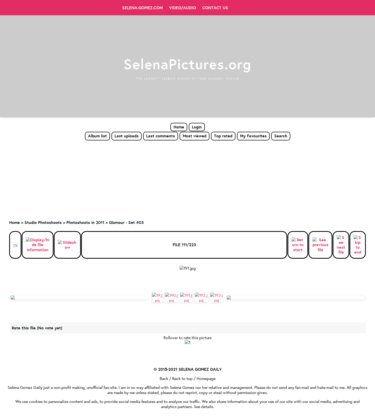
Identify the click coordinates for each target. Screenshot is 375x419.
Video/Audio (182, 7)
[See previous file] (320, 245)
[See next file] (341, 245)
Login (197, 127)
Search (280, 136)
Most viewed (194, 136)
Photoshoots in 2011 (85, 222)
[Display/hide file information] (37, 245)
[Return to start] (298, 245)
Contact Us (215, 7)
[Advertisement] (187, 179)
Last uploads (127, 136)
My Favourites (253, 136)
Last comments (160, 136)
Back (164, 378)
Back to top (182, 378)
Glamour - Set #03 (126, 222)
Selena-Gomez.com (142, 7)
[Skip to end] (357, 245)
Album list (97, 136)
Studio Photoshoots (43, 222)
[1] (187, 342)
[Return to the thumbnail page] (15, 245)
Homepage (206, 378)
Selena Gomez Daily (25, 387)
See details (203, 406)
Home (178, 127)
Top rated (223, 136)
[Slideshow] (67, 244)
